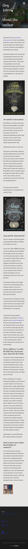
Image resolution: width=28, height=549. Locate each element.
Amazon (20, 318)
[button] (24, 4)
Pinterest (6, 533)
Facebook (5, 521)
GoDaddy (16, 545)
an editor (17, 37)
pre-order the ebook (16, 320)
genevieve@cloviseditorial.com (9, 513)
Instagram (6, 525)
